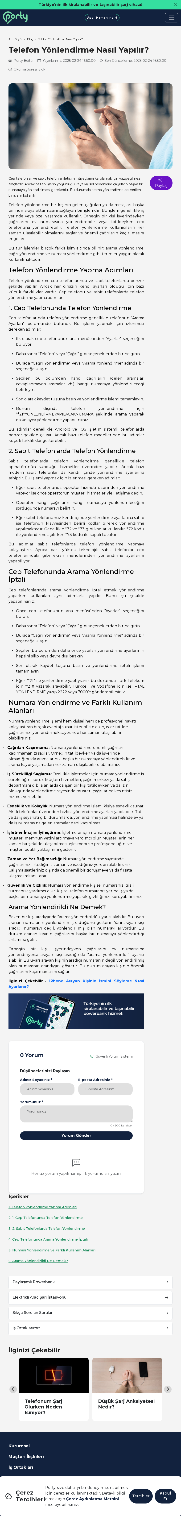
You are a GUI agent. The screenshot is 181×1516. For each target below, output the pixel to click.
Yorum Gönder (76, 1135)
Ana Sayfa (15, 39)
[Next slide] (168, 1389)
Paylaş (161, 185)
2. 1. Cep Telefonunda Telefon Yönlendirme (45, 1218)
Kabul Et (165, 1496)
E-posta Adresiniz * (95, 1080)
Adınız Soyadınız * (36, 1080)
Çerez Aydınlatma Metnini (92, 1499)
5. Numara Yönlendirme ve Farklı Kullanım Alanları (51, 1250)
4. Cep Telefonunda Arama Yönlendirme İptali (48, 1239)
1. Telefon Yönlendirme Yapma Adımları (42, 1207)
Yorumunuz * (31, 1102)
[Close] (175, 4)
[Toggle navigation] (171, 17)
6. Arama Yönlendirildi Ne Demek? (38, 1261)
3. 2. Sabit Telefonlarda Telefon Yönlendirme (46, 1228)
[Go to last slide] (13, 1389)
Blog (30, 39)
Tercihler (141, 1496)
